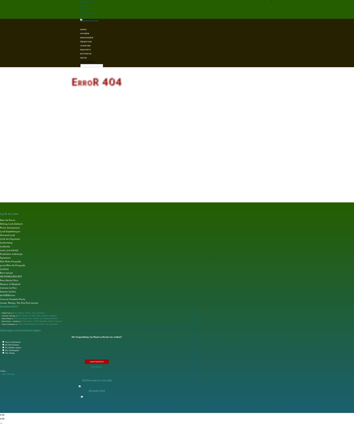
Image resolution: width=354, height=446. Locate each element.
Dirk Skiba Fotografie (10, 261)
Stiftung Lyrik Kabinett (11, 223)
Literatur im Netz (8, 287)
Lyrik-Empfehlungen (10, 231)
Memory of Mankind (10, 284)
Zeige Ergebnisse (96, 367)
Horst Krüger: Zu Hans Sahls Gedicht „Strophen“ (37, 315)
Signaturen (5, 257)
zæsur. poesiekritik (9, 250)
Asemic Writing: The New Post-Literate (19, 302)
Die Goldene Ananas (13, 347)
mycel (82, 9)
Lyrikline (4, 269)
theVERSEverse (7, 295)
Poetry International (10, 227)
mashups (83, 5)
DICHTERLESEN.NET (11, 276)
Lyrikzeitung (6, 242)
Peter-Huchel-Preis (9, 280)
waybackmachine (87, 2)
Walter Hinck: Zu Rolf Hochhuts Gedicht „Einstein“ (42, 321)
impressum (84, 17)
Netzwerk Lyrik (7, 235)
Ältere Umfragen (8, 374)
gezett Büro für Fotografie (12, 265)
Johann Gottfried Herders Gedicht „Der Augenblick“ (38, 324)
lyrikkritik (5, 246)
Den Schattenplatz (12, 350)
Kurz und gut (6, 272)
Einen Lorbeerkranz (13, 342)
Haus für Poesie (7, 220)
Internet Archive (8, 291)
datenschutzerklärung (89, 13)
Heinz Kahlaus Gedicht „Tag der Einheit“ (29, 312)
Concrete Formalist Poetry (13, 299)
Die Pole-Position (12, 344)
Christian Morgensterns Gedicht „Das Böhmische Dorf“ (36, 318)
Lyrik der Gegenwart (10, 238)
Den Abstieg (10, 353)
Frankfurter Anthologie (11, 253)
